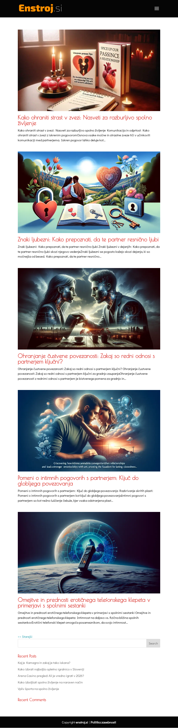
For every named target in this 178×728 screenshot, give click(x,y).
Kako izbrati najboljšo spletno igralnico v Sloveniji (51, 669)
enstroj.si (82, 722)
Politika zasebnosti (103, 722)
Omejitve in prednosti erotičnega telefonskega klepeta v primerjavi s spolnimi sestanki (84, 602)
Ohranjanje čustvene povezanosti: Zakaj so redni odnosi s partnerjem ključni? (86, 358)
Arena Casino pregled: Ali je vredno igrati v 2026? (51, 675)
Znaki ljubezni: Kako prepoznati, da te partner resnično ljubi (88, 239)
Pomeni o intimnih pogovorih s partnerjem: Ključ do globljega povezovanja (78, 480)
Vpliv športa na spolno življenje (38, 688)
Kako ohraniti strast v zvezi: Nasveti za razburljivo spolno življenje (85, 120)
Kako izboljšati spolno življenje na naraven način (50, 682)
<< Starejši (25, 636)
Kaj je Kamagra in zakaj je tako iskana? (44, 662)
